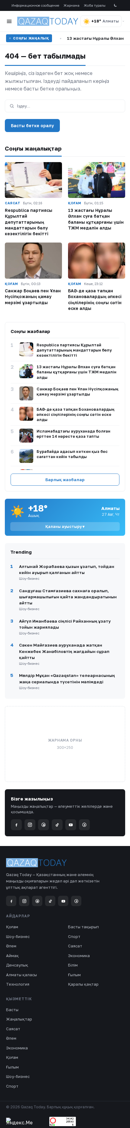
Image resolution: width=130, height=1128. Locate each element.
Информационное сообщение (35, 5)
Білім (73, 965)
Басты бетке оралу (32, 125)
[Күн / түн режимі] (115, 5)
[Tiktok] (57, 824)
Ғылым (74, 974)
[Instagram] (29, 824)
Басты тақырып (83, 926)
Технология (17, 984)
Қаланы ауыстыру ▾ (65, 526)
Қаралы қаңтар (83, 984)
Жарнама (71, 5)
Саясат (75, 945)
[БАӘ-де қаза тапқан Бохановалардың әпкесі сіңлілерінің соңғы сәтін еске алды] (96, 260)
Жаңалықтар (19, 1019)
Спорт (74, 936)
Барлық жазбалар (65, 479)
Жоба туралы (95, 5)
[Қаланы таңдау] (123, 21)
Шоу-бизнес (18, 936)
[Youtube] (70, 824)
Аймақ (12, 955)
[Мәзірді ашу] (9, 21)
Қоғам (12, 926)
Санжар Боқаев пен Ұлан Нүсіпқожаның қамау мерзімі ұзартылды (33, 296)
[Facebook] (16, 824)
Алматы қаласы (21, 974)
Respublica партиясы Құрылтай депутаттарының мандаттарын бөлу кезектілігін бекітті (28, 222)
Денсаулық (17, 965)
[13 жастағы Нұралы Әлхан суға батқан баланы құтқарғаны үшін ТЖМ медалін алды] (96, 180)
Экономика (79, 955)
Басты (12, 1009)
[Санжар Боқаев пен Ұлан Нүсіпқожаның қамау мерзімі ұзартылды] (33, 260)
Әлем (11, 945)
